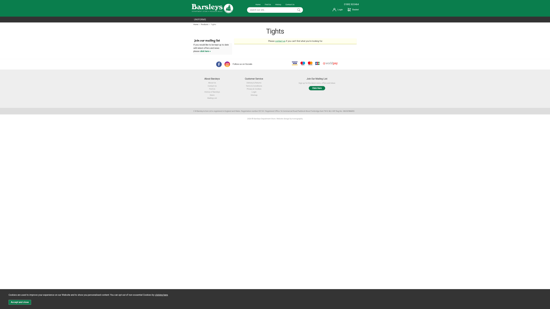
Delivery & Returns (254, 83)
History (278, 4)
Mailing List (212, 98)
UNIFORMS (200, 19)
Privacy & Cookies (254, 89)
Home (258, 4)
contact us (280, 41)
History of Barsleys (212, 92)
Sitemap (254, 95)
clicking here (161, 295)
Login (340, 9)
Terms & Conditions (254, 86)
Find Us (268, 4)
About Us (212, 83)
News (212, 95)
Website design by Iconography (289, 119)
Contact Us (289, 4)
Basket (355, 9)
